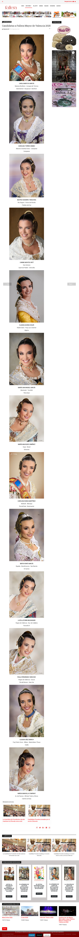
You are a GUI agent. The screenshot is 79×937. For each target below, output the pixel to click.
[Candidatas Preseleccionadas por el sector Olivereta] (39, 810)
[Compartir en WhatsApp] (49, 827)
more (4, 928)
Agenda (41, 5)
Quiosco (58, 5)
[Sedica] (64, 95)
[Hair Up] (64, 38)
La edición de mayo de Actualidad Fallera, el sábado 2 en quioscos (69, 888)
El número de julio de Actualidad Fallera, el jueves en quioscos (24, 888)
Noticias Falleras (7, 21)
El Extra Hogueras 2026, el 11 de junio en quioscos (39, 886)
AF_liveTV (35, 5)
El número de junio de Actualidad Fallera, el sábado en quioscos (54, 887)
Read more (9, 896)
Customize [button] (47, 935)
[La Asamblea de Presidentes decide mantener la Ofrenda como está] (14, 810)
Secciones (28, 5)
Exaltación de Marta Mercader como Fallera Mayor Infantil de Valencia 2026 (67, 920)
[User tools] (50, 28)
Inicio (22, 5)
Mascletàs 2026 (7, 917)
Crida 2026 (24, 917)
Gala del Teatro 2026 (46, 917)
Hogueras (52, 5)
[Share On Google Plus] (43, 827)
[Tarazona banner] (64, 14)
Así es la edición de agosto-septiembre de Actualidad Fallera (9, 888)
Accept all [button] (31, 935)
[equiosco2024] (26, 14)
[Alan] (64, 66)
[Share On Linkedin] (46, 827)
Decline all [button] (39, 935)
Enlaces (46, 5)
